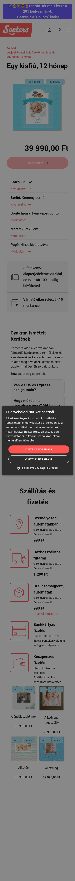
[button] (37, 468)
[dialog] (37, 440)
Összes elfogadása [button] (38, 449)
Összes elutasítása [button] (38, 459)
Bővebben (29, 440)
